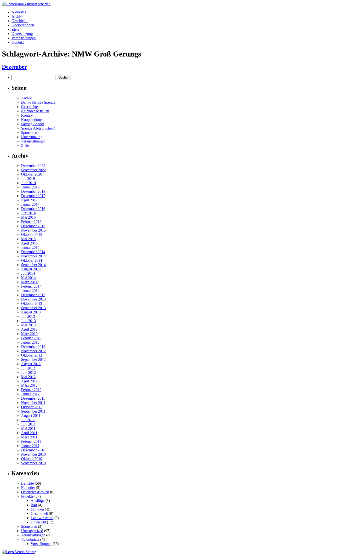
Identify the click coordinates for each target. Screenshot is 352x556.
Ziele (15, 29)
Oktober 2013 (31, 303)
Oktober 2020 (31, 174)
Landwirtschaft (42, 518)
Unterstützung (22, 34)
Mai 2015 (28, 239)
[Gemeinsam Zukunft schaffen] (26, 4)
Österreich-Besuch (35, 492)
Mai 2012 (28, 377)
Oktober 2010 (31, 459)
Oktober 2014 (31, 260)
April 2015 (29, 243)
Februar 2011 (31, 441)
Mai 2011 (28, 428)
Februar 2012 (31, 390)
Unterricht (38, 522)
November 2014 (33, 256)
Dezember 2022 (33, 166)
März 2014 (29, 282)
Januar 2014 (30, 291)
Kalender (28, 488)
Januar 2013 (30, 342)
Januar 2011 (30, 446)
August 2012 (31, 364)
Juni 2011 (28, 424)
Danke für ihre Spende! (39, 102)
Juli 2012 (28, 368)
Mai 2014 (28, 278)
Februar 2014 (31, 286)
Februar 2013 (31, 338)
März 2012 (29, 385)
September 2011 (33, 411)
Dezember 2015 (33, 226)
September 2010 (33, 463)
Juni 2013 (28, 321)
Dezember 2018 (33, 191)
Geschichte (19, 21)
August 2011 (30, 416)
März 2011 (29, 437)
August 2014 (31, 269)
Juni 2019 (28, 183)
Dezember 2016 (33, 209)
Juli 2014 (28, 273)
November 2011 (33, 403)
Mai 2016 (28, 217)
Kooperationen (22, 25)
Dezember (14, 67)
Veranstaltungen (23, 38)
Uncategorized (32, 531)
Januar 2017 (30, 204)
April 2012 (29, 381)
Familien (37, 509)
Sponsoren (29, 132)
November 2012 (33, 351)
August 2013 (31, 312)
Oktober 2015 (31, 235)
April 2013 (29, 329)
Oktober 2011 (31, 407)
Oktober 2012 (31, 355)
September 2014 (33, 265)
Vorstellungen (41, 544)
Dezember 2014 (33, 252)
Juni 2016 (28, 213)
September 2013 (33, 308)
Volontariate (30, 539)
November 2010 (33, 454)
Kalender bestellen (35, 111)
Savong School (32, 124)
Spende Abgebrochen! (38, 128)
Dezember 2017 (33, 196)
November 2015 (33, 230)
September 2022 (33, 170)
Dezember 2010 (33, 450)
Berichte (27, 483)
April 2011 (29, 433)
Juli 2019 (28, 178)
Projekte (27, 496)
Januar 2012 (30, 394)
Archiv (16, 16)
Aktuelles (18, 12)
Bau (34, 505)
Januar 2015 (30, 247)
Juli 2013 (28, 316)
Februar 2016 (31, 222)
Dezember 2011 (33, 398)
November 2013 (33, 299)
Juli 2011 (28, 420)
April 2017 (29, 200)
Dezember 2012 (33, 347)
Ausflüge (38, 501)
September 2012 (33, 359)
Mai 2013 (28, 325)
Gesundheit (39, 513)
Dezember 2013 (33, 295)
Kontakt (17, 42)
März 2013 (29, 334)
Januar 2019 (30, 187)
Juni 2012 (28, 372)
